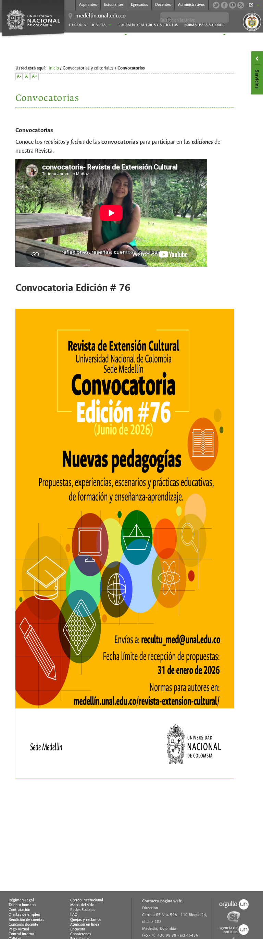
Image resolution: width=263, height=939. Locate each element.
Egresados (139, 5)
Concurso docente (23, 925)
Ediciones (77, 25)
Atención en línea (84, 925)
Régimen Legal (21, 900)
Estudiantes (114, 5)
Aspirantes (88, 5)
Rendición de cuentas (26, 920)
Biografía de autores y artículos (147, 25)
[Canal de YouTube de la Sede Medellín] (232, 5)
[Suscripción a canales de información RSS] (240, 5)
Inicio (54, 68)
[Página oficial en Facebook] (224, 5)
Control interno (21, 934)
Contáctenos (80, 934)
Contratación (19, 910)
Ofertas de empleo (24, 915)
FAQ (73, 915)
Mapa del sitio (82, 905)
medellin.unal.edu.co (100, 16)
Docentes (163, 5)
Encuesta (77, 929)
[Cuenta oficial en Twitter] (216, 5)
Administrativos (191, 5)
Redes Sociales (82, 910)
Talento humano (22, 905)
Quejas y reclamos (85, 920)
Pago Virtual (19, 929)
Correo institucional (86, 900)
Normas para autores (204, 25)
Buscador (142, 35)
